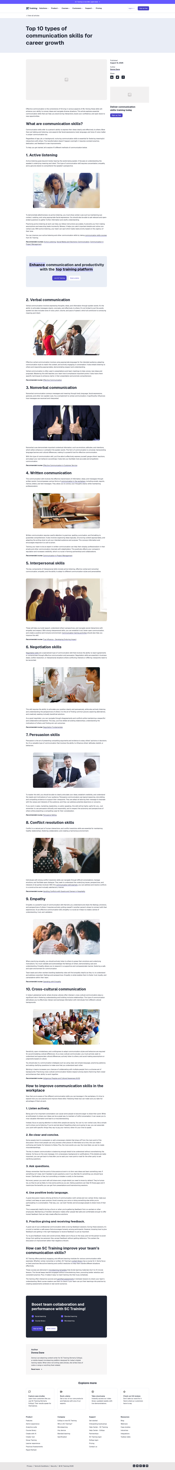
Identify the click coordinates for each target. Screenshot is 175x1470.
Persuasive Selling (50, 815)
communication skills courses (96, 235)
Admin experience (32, 1424)
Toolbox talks (125, 1437)
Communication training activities (74, 633)
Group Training (31, 1440)
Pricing (99, 8)
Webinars (124, 1424)
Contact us (93, 1447)
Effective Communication (52, 380)
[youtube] (137, 1466)
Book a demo (74, 278)
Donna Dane (115, 69)
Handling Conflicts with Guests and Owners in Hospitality (64, 891)
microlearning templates (58, 1270)
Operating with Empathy (52, 982)
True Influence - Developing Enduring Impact (59, 639)
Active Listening (50, 242)
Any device (62, 1430)
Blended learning (64, 1434)
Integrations (125, 1434)
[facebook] (144, 1466)
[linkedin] (134, 1466)
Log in (131, 8)
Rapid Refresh (31, 1450)
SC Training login (95, 1437)
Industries (124, 1430)
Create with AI (31, 1434)
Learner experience (33, 1443)
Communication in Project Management (57, 556)
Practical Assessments (34, 1447)
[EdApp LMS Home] (31, 8)
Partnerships (93, 1434)
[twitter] (140, 1466)
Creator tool (30, 1437)
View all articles (33, 16)
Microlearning (63, 1427)
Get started (93, 1421)
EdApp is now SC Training (67, 1421)
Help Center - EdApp (97, 1430)
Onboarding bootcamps (98, 1424)
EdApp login (93, 1440)
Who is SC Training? (65, 1424)
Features (29, 1421)
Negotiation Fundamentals (53, 727)
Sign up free (116, 115)
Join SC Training (59, 278)
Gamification (62, 1437)
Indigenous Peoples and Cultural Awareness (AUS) (61, 1078)
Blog (122, 1421)
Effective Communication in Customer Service (60, 465)
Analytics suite (31, 1427)
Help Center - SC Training (98, 1427)
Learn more (94, 2)
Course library (31, 1430)
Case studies (125, 1427)
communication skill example (67, 885)
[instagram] (147, 1466)
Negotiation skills (32, 653)
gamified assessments (65, 1279)
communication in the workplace (73, 481)
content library (77, 1261)
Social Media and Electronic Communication (73, 242)
